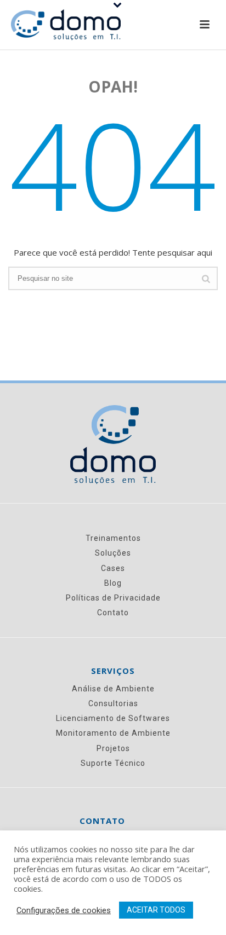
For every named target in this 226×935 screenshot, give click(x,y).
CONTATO (102, 821)
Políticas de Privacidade (113, 597)
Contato (113, 612)
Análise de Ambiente (113, 688)
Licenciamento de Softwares (113, 718)
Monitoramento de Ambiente (113, 733)
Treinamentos (113, 538)
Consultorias (113, 703)
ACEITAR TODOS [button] (156, 909)
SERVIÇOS (113, 671)
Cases (113, 568)
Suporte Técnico (113, 763)
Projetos (113, 748)
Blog (113, 583)
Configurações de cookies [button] (63, 910)
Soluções (113, 553)
